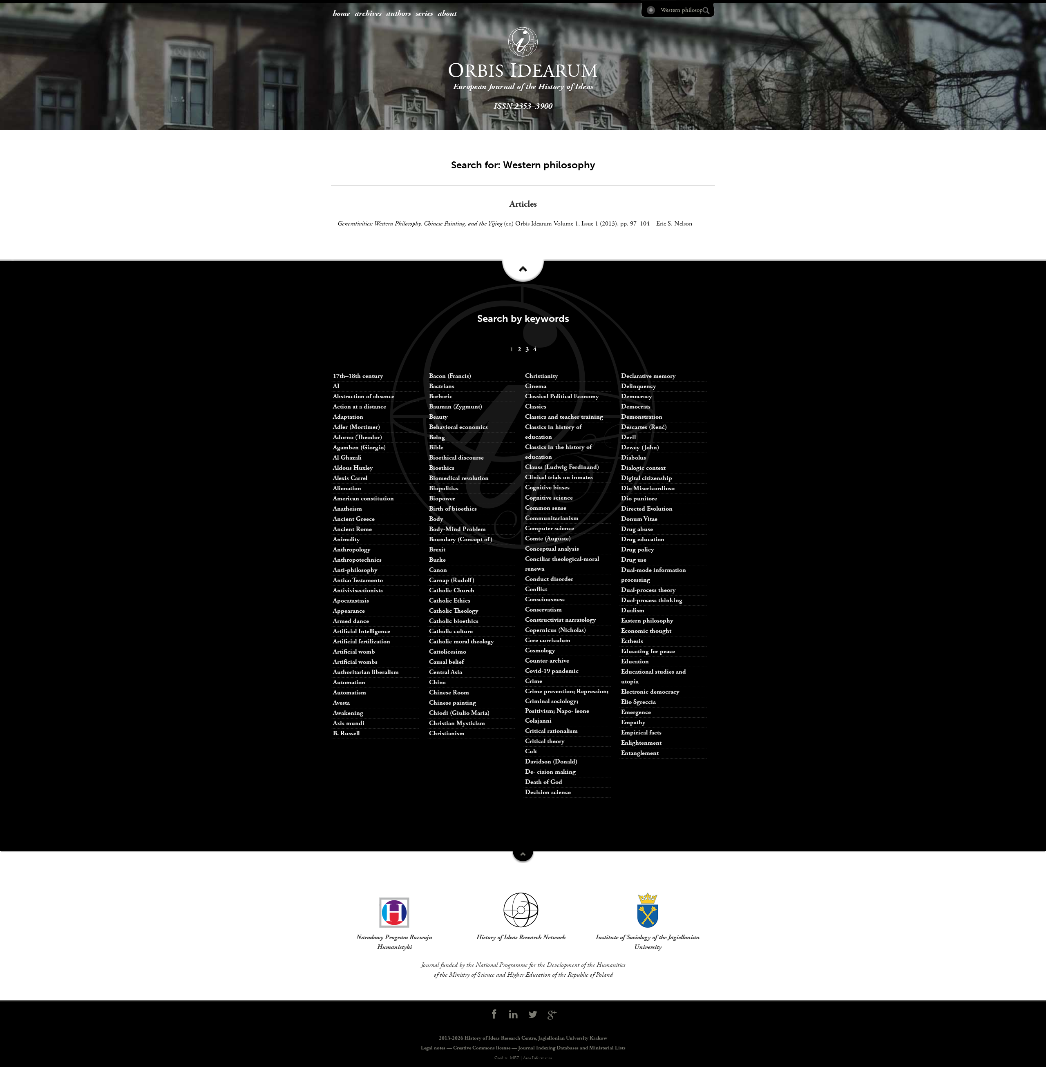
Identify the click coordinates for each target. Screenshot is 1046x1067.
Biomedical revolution (459, 478)
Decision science (548, 792)
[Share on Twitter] (533, 1015)
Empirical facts (641, 732)
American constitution (363, 498)
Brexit (437, 549)
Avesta (341, 703)
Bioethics (441, 468)
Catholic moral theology (461, 641)
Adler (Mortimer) (356, 427)
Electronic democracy (650, 692)
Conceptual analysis (552, 549)
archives (368, 14)
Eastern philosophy (647, 620)
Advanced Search (650, 10)
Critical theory (545, 741)
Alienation (347, 488)
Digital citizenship (646, 478)
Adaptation (348, 417)
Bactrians (441, 386)
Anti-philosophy (355, 570)
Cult (531, 751)
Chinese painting (452, 703)
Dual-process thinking (651, 600)
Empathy (633, 722)
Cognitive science (549, 497)
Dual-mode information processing (653, 575)
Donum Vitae (639, 519)
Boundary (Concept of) (460, 539)
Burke (437, 560)
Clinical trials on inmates (559, 477)
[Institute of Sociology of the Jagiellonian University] (647, 910)
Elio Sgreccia (638, 702)
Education (635, 661)
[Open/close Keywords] (523, 857)
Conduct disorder (549, 579)
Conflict (536, 589)
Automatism (349, 692)
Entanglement (640, 753)
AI (336, 386)
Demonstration (641, 417)
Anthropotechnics (357, 560)
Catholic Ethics (449, 600)
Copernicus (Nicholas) (555, 630)
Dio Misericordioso (648, 488)
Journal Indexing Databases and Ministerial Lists (572, 1048)
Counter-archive (547, 660)
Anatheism (347, 508)
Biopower (442, 498)
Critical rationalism (551, 731)
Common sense (545, 508)
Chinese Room (449, 692)
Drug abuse (637, 529)
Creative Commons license (481, 1048)
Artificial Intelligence (361, 631)
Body (436, 519)
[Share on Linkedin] (513, 1015)
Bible (436, 447)
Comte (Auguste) (548, 538)
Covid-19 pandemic (552, 671)
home (341, 14)
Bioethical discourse (456, 457)
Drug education (642, 539)
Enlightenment (641, 743)
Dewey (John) (640, 447)
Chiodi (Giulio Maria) (459, 713)
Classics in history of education (553, 432)
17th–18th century (358, 376)
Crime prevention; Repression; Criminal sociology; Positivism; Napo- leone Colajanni (566, 706)
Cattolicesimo (447, 651)
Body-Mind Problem (457, 529)
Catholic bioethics (453, 621)
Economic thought (646, 631)
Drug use (633, 560)
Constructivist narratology (560, 620)
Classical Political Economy (562, 396)
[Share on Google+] (552, 1015)
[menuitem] (341, 14)
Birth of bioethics (453, 508)
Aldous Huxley (353, 468)
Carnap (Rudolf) (451, 580)
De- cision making (550, 772)
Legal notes (433, 1048)
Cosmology (540, 650)
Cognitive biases (547, 487)
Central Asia (445, 672)
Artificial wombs (355, 662)
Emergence (636, 712)
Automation (349, 682)
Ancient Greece (354, 519)
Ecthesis (632, 641)
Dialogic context (643, 468)
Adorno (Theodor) (357, 437)
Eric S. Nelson (674, 223)
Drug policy (637, 549)
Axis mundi (348, 723)
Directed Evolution (647, 508)
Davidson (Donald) (551, 761)
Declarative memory (648, 376)
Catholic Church (451, 590)
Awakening (348, 713)
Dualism (632, 610)
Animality (346, 539)
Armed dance (351, 621)
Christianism (447, 733)
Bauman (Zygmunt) (455, 406)
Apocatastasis (351, 600)
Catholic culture (451, 631)
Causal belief (446, 662)
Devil (628, 437)
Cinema (535, 386)
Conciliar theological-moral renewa (562, 564)
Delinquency (638, 386)
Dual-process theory (648, 590)
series (424, 14)
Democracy (636, 396)
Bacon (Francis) (450, 376)
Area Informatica (537, 1058)
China (437, 682)
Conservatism (543, 609)
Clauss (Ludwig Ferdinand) (562, 467)
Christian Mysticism (457, 723)
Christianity (541, 376)
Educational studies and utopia (653, 676)
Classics (535, 406)
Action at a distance (359, 406)
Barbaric (440, 396)
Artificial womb (354, 651)
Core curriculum (547, 640)
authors (398, 14)
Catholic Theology (453, 611)
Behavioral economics (458, 427)
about (447, 14)
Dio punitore (639, 498)
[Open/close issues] (523, 273)
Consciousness (545, 599)
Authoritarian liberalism (366, 672)
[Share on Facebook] (494, 1015)
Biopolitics (443, 488)
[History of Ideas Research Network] (521, 910)
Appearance (349, 611)
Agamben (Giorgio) (359, 447)
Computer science (549, 528)
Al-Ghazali (347, 457)
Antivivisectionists (358, 590)
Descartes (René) (644, 427)
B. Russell (346, 733)
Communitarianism (552, 518)
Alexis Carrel (350, 478)
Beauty (438, 417)
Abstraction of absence (363, 396)
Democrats (635, 406)
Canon (438, 570)
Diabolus (633, 457)
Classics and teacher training (564, 417)
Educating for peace (648, 651)
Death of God (543, 782)
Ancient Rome (352, 529)
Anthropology (352, 549)
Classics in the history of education (558, 452)
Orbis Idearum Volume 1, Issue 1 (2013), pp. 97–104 (582, 223)
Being (437, 437)
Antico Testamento (358, 580)
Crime (533, 681)
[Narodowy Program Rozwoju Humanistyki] (394, 910)
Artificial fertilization (361, 641)
